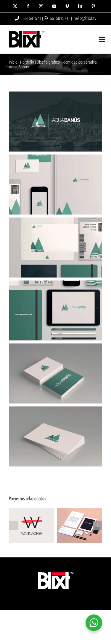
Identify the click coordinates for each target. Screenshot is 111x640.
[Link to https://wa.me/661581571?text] (46, 18)
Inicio (13, 62)
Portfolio (27, 62)
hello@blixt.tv (85, 18)
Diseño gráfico (48, 62)
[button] (13, 525)
